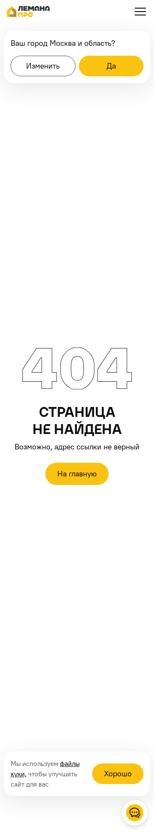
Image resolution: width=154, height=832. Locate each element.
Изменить (42, 65)
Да (111, 65)
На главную (77, 473)
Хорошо (118, 773)
